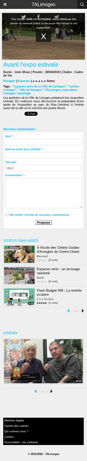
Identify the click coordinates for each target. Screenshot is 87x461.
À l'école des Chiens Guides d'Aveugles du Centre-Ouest (58, 250)
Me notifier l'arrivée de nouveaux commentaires (39, 214)
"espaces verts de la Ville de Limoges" (39, 86)
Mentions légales (14, 420)
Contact (9, 436)
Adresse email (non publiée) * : (24, 149)
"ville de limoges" (30, 89)
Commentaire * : (15, 175)
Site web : (11, 162)
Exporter (24, 81)
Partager (9, 81)
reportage (24, 93)
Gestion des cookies (16, 425)
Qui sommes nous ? (16, 431)
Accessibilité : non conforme (21, 442)
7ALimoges (43, 4)
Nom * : (9, 136)
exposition (69, 89)
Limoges (9, 93)
